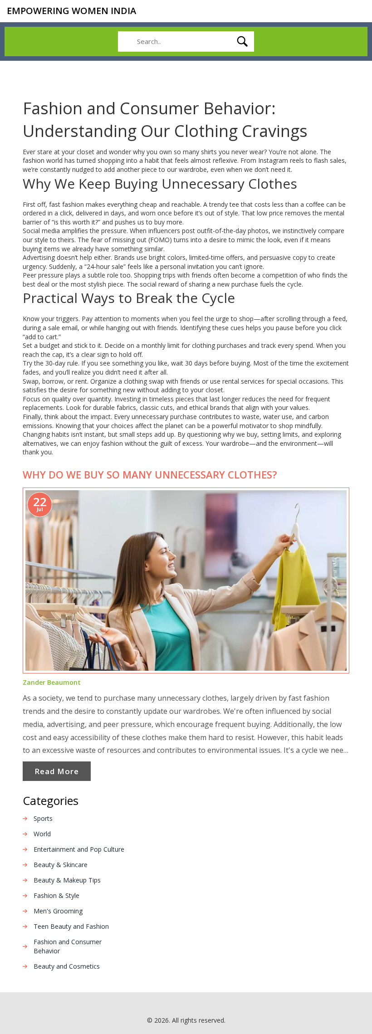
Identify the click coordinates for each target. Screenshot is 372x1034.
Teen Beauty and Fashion (71, 926)
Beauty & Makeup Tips (67, 880)
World (42, 833)
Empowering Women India (71, 11)
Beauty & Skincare (61, 864)
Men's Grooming (58, 911)
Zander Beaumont (52, 682)
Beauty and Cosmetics (67, 966)
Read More (56, 771)
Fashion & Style (56, 895)
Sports (43, 818)
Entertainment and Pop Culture (79, 849)
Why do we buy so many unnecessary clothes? (150, 474)
